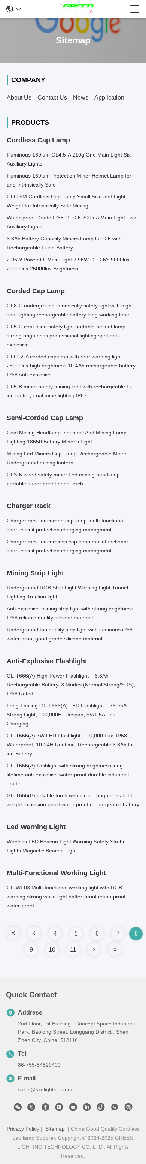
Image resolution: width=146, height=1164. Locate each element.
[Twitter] (31, 1109)
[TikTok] (100, 1109)
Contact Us (52, 97)
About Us (19, 97)
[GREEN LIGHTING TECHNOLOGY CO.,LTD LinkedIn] (86, 1109)
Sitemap (55, 1129)
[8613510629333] (114, 1109)
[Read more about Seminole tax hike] (13, 933)
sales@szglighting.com (45, 1089)
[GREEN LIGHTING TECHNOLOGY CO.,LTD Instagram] (59, 1109)
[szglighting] (128, 1109)
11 (73, 949)
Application (109, 97)
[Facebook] (45, 1109)
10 (52, 949)
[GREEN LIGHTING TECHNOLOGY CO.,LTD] (75, 9)
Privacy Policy (23, 1129)
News (80, 97)
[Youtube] (73, 1109)
